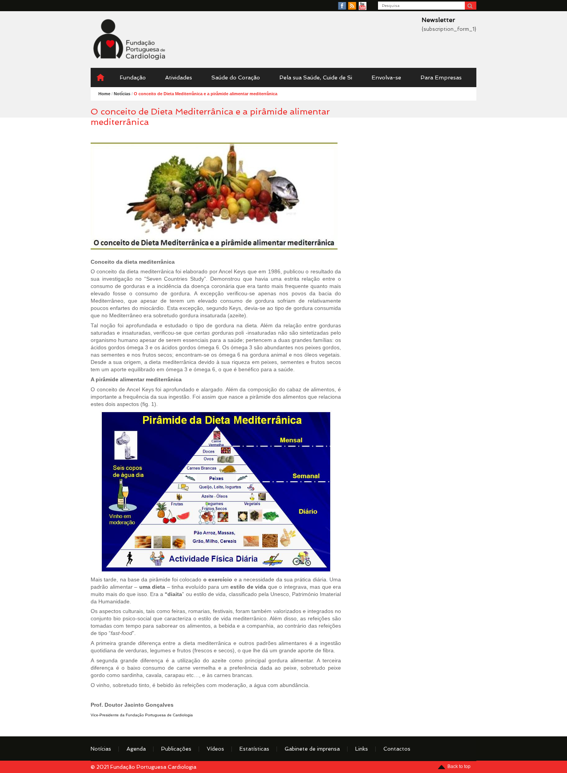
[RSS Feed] (352, 6)
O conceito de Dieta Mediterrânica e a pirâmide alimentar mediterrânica (205, 93)
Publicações (176, 749)
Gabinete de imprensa (312, 749)
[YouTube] (362, 6)
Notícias (101, 749)
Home (104, 93)
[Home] (100, 77)
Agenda (136, 749)
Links (361, 749)
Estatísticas (254, 749)
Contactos (396, 749)
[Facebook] (342, 6)
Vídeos (215, 749)
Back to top (459, 766)
